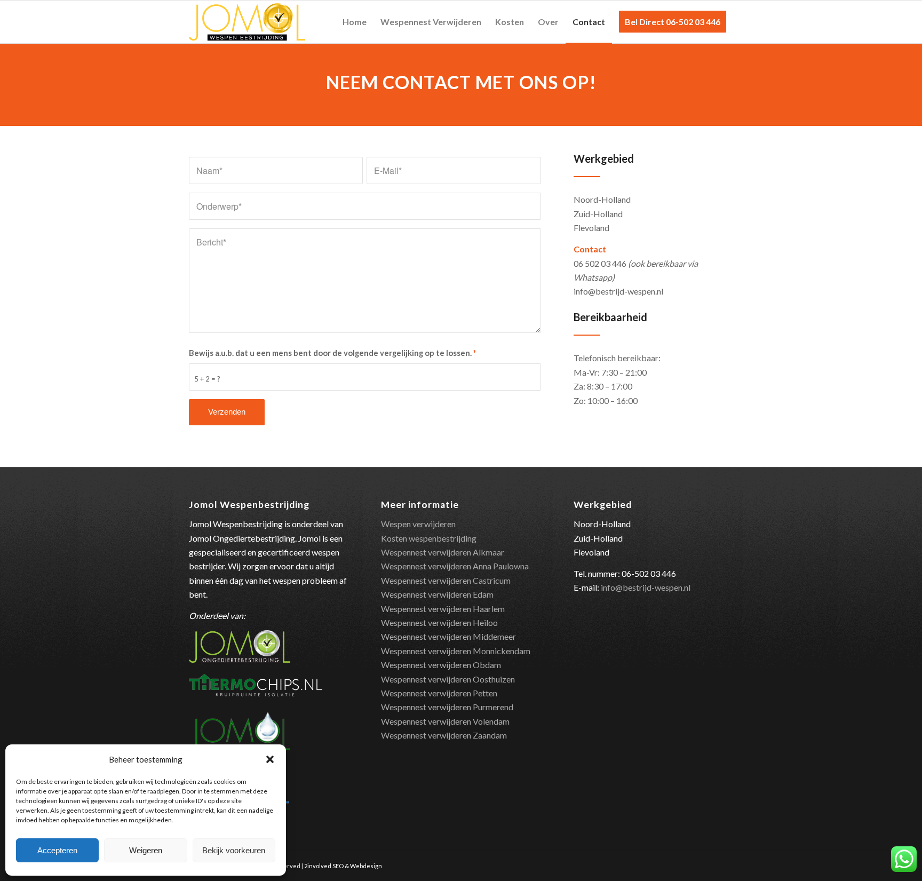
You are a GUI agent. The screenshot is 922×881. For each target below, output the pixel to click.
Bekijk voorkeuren (233, 850)
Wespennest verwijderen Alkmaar (442, 552)
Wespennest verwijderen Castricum (446, 580)
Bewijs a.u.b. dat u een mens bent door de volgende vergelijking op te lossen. (332, 353)
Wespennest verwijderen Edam (437, 594)
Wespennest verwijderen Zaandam (444, 735)
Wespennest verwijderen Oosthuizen (448, 679)
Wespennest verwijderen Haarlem (443, 609)
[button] (270, 759)
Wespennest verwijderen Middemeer (448, 636)
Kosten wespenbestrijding (428, 538)
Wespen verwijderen (418, 524)
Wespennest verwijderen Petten (439, 693)
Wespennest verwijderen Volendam (445, 721)
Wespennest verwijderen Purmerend (447, 707)
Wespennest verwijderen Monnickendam (455, 651)
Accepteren (57, 850)
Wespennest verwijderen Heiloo (439, 622)
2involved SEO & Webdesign (343, 865)
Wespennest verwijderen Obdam (441, 665)
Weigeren (145, 850)
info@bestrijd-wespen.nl (645, 587)
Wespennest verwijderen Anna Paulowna (455, 566)
